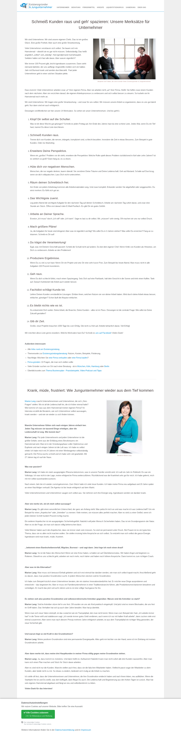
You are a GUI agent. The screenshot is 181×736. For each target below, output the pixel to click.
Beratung (75, 7)
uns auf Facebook (103, 333)
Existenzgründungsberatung (55, 353)
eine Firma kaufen (79, 358)
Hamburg (95, 366)
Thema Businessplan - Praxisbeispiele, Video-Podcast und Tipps (74, 371)
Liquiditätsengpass (115, 7)
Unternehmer (63, 7)
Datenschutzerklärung (64, 730)
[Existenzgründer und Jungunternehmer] (36, 5)
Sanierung (130, 7)
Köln (88, 366)
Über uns (142, 7)
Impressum (86, 730)
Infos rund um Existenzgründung (45, 349)
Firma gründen (34, 362)
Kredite (100, 7)
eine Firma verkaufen (58, 358)
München (81, 366)
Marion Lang (30, 401)
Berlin (106, 366)
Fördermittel (89, 7)
